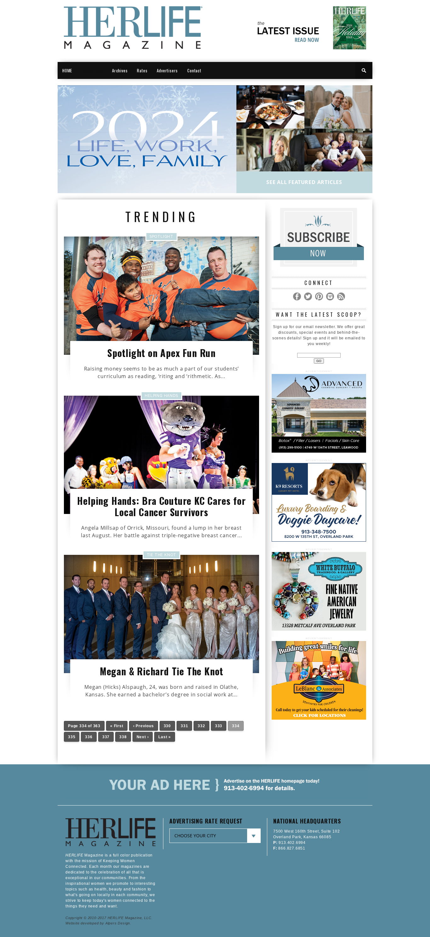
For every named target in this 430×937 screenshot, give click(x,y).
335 (71, 737)
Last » (164, 737)
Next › (143, 737)
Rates (142, 70)
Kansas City (92, 70)
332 (201, 726)
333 (218, 726)
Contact (194, 70)
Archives (119, 70)
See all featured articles (304, 182)
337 (106, 737)
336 (88, 737)
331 (184, 726)
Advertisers (167, 70)
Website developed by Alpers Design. (98, 923)
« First (116, 726)
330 (167, 726)
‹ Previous (143, 726)
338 (123, 737)
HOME (67, 70)
